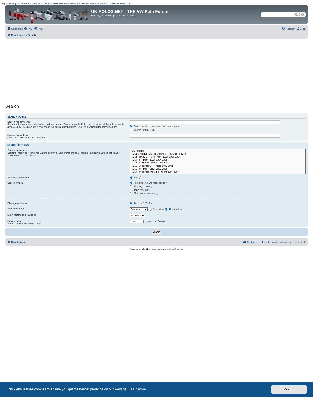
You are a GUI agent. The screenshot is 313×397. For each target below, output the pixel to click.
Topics (148, 203)
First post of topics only (145, 193)
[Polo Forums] (217, 150)
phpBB (145, 249)
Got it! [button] (289, 389)
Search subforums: (18, 177)
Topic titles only (141, 190)
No (144, 177)
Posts (136, 203)
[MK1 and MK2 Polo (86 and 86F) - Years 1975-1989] (217, 153)
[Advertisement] (133, 70)
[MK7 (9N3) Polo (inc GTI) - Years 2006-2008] (217, 172)
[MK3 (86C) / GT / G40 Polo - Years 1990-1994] (217, 156)
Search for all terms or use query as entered (156, 126)
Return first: (14, 221)
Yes (135, 177)
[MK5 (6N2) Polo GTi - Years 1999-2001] (217, 166)
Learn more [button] (137, 389)
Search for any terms (144, 130)
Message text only (143, 186)
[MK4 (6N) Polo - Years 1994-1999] (217, 159)
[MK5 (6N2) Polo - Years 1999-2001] (217, 162)
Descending (175, 209)
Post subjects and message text (150, 183)
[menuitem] (28, 28)
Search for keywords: (19, 121)
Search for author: (17, 135)
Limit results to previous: (21, 215)
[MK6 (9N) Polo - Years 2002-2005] (217, 169)
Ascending (158, 209)
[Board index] (48, 14)
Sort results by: (16, 208)
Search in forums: (17, 150)
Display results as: (17, 203)
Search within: (15, 183)
